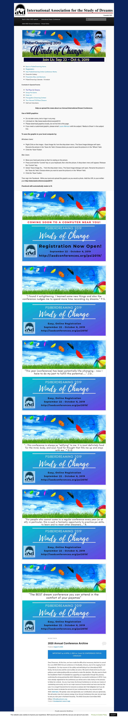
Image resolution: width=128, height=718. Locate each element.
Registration (30, 69)
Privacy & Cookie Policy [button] (99, 715)
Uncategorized (57, 701)
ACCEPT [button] (113, 715)
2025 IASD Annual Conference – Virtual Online (35, 24)
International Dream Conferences (50, 19)
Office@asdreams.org (60, 699)
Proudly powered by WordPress (64, 711)
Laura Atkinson (64, 126)
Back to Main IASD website (30, 19)
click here (55, 692)
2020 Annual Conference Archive (68, 643)
